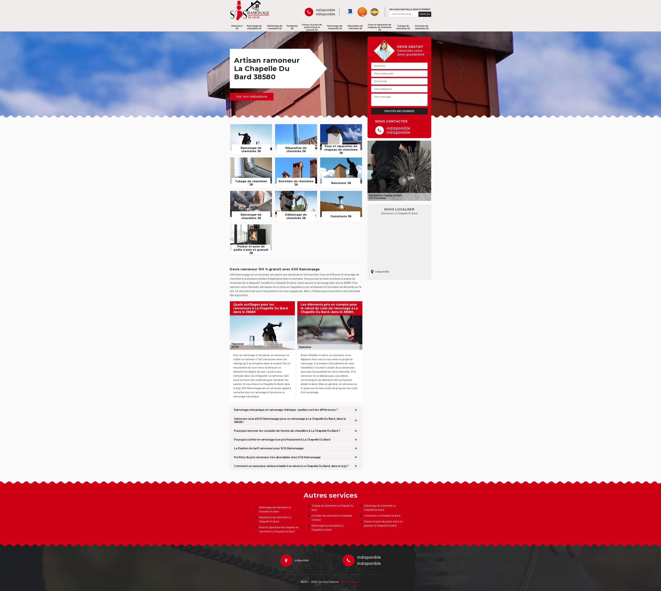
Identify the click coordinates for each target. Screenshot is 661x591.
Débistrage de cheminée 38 (274, 27)
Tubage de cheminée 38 (403, 27)
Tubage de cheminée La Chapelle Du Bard (333, 507)
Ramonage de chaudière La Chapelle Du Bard (327, 527)
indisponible (325, 10)
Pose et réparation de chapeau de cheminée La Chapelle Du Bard (278, 529)
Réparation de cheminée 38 (355, 27)
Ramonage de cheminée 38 (334, 27)
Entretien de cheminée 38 (422, 27)
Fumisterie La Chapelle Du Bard (382, 515)
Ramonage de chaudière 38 (254, 27)
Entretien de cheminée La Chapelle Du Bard (332, 517)
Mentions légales (350, 582)
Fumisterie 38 (292, 27)
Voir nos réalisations (251, 97)
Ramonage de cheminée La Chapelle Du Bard (275, 509)
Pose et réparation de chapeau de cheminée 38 (380, 27)
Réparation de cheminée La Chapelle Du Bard (275, 519)
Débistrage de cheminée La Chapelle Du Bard (380, 507)
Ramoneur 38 (237, 27)
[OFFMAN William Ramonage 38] (250, 10)
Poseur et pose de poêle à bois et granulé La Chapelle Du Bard (383, 523)
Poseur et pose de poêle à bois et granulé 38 (312, 27)
